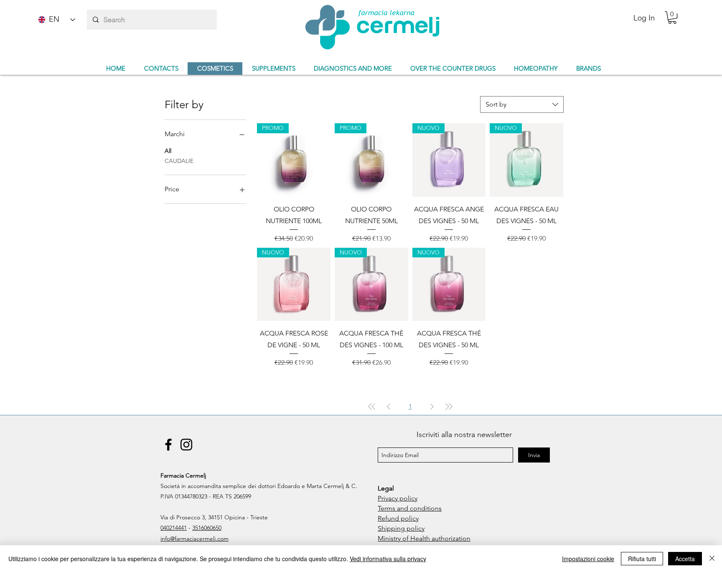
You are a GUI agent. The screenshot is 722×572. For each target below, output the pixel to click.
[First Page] (372, 406)
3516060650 (206, 527)
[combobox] (522, 104)
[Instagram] (186, 445)
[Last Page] (449, 406)
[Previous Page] (389, 406)
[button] (672, 17)
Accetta (685, 558)
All (168, 151)
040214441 (173, 527)
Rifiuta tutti (642, 558)
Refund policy (398, 518)
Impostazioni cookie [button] (588, 558)
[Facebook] (168, 445)
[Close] (712, 558)
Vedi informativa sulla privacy (388, 558)
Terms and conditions (410, 508)
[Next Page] (432, 406)
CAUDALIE (179, 161)
